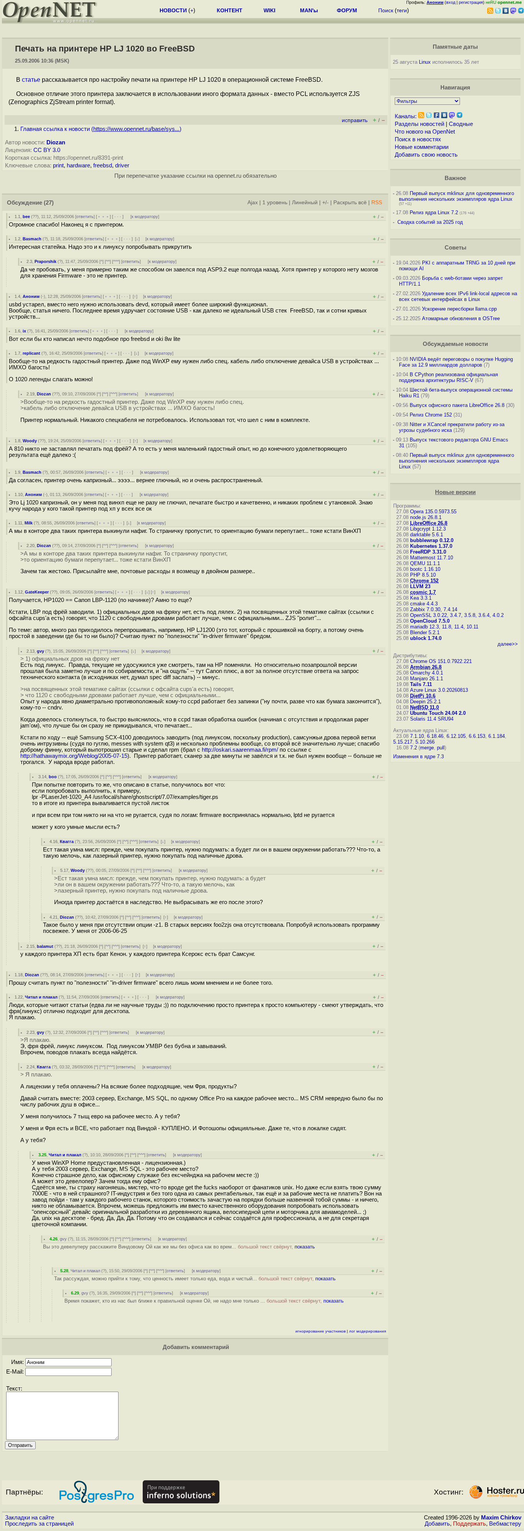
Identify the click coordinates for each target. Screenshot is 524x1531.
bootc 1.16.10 (425, 569)
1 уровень (274, 202)
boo (53, 776)
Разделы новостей (419, 124)
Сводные (461, 124)
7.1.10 (417, 736)
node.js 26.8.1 (426, 517)
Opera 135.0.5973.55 (433, 511)
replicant (31, 353)
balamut (45, 946)
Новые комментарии (421, 147)
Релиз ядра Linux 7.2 (434, 212)
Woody (30, 440)
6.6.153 (477, 736)
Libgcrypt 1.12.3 (428, 529)
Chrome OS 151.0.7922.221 (441, 661)
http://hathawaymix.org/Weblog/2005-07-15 (73, 756)
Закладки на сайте (29, 1517)
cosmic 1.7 (423, 592)
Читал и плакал (41, 997)
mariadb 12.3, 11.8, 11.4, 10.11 (444, 627)
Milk (29, 523)
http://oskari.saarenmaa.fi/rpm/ (240, 750)
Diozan (55, 142)
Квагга (67, 841)
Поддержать (469, 1524)
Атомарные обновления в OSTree (461, 318)
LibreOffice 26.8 (428, 523)
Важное (455, 178)
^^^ (116, 261)
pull (441, 748)
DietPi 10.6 (422, 696)
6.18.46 (435, 736)
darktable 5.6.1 (426, 534)
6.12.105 (456, 736)
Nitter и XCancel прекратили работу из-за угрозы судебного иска (451, 427)
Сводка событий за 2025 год (430, 222)
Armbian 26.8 (426, 667)
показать (305, 1247)
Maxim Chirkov (501, 1517)
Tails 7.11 (421, 684)
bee (26, 216)
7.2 (413, 748)
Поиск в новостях (418, 139)
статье (31, 79)
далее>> (508, 644)
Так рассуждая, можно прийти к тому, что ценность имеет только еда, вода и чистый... (195, 1278)
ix (24, 331)
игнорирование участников (320, 1331)
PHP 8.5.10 (423, 575)
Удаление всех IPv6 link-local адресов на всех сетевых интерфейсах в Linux (458, 296)
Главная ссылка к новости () (100, 129)
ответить (85, 216)
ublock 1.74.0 (426, 638)
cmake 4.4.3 (424, 604)
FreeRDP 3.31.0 (428, 552)
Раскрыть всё (350, 202)
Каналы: (406, 116)
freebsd (102, 165)
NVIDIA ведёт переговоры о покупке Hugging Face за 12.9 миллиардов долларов (456, 362)
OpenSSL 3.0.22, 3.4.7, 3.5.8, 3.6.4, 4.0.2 (457, 615)
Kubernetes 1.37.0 (431, 546)
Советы (455, 248)
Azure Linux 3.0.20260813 (439, 690)
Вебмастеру (505, 1524)
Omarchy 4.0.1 (426, 673)
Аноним (31, 296)
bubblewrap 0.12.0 (431, 540)
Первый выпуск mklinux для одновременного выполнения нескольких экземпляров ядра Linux (456, 196)
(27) (49, 203)
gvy (40, 651)
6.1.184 (496, 736)
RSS (376, 202)
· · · (117, 216)
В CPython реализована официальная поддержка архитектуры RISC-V (448, 377)
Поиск (385, 10)
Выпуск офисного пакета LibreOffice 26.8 (457, 405)
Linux (425, 62)
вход (450, 2)
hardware (78, 165)
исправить (354, 120)
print (58, 165)
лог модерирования (367, 1331)
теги (402, 10)
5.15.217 (402, 742)
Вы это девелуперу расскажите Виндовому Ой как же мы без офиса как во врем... (179, 1247)
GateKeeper (37, 592)
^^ (108, 261)
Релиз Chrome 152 (431, 415)
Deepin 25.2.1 (425, 701)
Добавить (437, 1524)
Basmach (32, 238)
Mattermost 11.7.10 (431, 557)
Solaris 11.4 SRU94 (431, 719)
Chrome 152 (424, 581)
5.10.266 (425, 742)
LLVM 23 (420, 586)
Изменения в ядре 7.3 (418, 756)
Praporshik (45, 261)
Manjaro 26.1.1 (426, 678)
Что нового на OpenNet (425, 132)
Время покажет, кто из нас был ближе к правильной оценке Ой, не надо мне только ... (204, 1301)
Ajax (252, 202)
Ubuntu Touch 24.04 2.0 (438, 713)
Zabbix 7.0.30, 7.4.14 (433, 609)
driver (122, 165)
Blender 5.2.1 (425, 632)
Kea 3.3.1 (421, 598)
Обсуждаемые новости (455, 344)
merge (427, 748)
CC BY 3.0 (46, 150)
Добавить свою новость (426, 155)
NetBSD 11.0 (424, 707)
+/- (325, 202)
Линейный (305, 202)
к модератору (145, 216)
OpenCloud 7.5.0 (430, 621)
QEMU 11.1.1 (425, 563)
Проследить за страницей (39, 1524)
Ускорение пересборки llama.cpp (459, 309)
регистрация (471, 2)
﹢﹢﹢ (103, 216)
